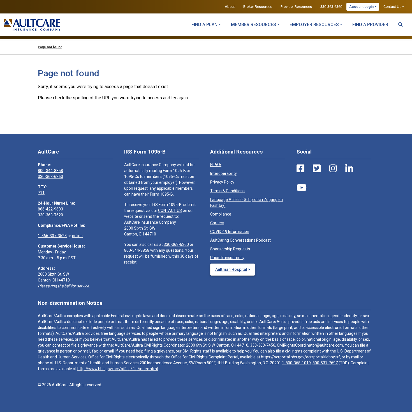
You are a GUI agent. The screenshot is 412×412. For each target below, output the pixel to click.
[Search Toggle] (400, 22)
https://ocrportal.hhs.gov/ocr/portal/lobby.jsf (300, 357)
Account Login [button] (361, 6)
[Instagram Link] (333, 168)
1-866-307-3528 (52, 236)
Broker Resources (257, 6)
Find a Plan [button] (204, 24)
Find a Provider (370, 24)
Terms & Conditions (227, 191)
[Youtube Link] (302, 187)
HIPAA (215, 164)
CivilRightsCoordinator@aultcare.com (310, 345)
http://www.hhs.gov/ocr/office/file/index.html (117, 369)
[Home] (32, 24)
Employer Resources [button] (314, 24)
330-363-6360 (331, 6)
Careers (217, 223)
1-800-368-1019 (296, 363)
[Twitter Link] (317, 168)
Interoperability (223, 173)
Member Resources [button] (253, 24)
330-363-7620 (50, 215)
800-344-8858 (50, 170)
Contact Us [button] (392, 6)
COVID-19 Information (229, 231)
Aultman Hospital (231, 269)
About (230, 6)
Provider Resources (296, 6)
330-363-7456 (262, 345)
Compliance (220, 214)
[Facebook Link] (300, 168)
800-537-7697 (325, 363)
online (77, 236)
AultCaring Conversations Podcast (240, 240)
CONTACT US (170, 210)
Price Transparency (227, 257)
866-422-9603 (50, 209)
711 (41, 193)
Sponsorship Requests (230, 249)
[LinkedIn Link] (349, 168)
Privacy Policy (222, 182)
